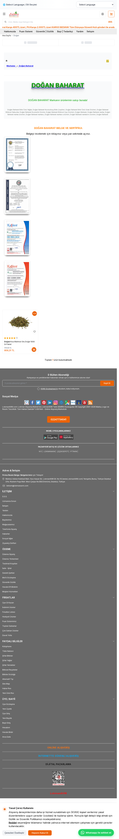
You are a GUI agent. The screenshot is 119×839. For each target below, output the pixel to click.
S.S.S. (4, 496)
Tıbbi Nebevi (7, 651)
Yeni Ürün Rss (8, 693)
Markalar (12, 66)
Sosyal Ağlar (7, 538)
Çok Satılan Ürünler (10, 631)
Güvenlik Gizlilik (9, 582)
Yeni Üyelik (7, 709)
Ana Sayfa (6, 35)
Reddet (13, 822)
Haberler (6, 534)
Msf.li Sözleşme (9, 577)
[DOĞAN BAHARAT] (107, 61)
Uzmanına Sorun (9, 501)
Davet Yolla (7, 635)
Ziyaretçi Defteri (9, 543)
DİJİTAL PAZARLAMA (58, 764)
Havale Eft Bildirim (10, 587)
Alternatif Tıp (7, 679)
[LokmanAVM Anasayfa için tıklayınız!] (19, 61)
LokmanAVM (58, 793)
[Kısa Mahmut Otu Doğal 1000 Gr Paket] (20, 322)
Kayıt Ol (107, 383)
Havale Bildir (7, 732)
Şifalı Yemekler (8, 665)
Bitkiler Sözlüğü (8, 674)
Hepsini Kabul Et (40, 833)
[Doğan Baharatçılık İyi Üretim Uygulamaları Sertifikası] (58, 196)
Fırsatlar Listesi (8, 612)
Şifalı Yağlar (7, 660)
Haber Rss (6, 688)
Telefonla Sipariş (9, 529)
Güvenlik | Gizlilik (45, 31)
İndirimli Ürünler (8, 607)
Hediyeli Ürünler (9, 617)
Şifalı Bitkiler (7, 656)
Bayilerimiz (7, 520)
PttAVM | (74, 451)
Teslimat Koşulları (9, 563)
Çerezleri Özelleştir (14, 833)
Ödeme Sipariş (8, 554)
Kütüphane (6, 646)
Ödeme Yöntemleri (10, 559)
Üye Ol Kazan (8, 603)
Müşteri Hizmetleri (10, 591)
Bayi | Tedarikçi (65, 31)
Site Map (6, 684)
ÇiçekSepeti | (63, 451)
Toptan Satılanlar (9, 626)
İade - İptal (6, 568)
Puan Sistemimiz (9, 621)
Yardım (79, 31)
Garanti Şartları (8, 573)
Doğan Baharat (25, 66)
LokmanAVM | (50, 451)
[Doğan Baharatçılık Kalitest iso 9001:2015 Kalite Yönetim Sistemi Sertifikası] (58, 237)
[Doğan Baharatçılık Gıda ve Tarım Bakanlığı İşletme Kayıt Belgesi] (58, 154)
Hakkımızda (10, 31)
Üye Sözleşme (8, 704)
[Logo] (23, 14)
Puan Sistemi (26, 31)
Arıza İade (6, 737)
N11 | (41, 451)
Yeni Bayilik (7, 718)
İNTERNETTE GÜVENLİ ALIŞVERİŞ (58, 755)
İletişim (90, 31)
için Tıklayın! (22, 475)
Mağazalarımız (8, 524)
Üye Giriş (6, 713)
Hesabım (6, 727)
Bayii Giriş (6, 723)
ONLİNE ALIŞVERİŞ (58, 747)
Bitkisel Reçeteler (9, 670)
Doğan (7, 342)
